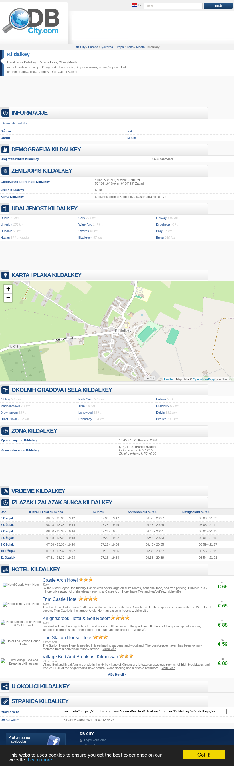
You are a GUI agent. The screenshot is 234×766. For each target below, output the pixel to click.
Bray (159, 231)
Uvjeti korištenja (95, 740)
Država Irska (48, 62)
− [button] (8, 297)
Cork (81, 218)
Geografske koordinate (58, 67)
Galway (161, 218)
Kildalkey (18, 54)
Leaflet (169, 379)
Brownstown (9, 412)
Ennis (160, 237)
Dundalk (6, 231)
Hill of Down (9, 419)
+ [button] (8, 288)
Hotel (124, 67)
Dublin (5, 218)
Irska (130, 131)
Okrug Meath (68, 62)
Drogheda (163, 224)
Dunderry (162, 406)
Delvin (160, 412)
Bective (161, 419)
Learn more (40, 759)
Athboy (44, 71)
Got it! (204, 754)
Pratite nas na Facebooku (19, 739)
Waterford (85, 224)
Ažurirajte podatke (15, 123)
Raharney (85, 419)
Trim (81, 406)
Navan (5, 237)
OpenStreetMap (204, 379)
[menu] (136, 5)
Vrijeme (113, 67)
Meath (131, 137)
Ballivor (72, 71)
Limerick (6, 224)
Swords (83, 231)
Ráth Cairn (58, 71)
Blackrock (85, 237)
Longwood (85, 412)
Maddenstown (10, 406)
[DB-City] (30, 34)
